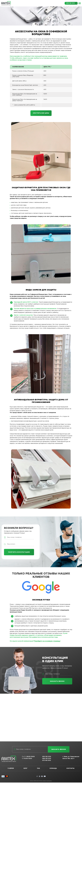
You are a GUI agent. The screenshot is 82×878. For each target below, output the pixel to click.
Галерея (11, 768)
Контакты (70, 768)
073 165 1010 (46, 760)
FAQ (38, 768)
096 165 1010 (46, 758)
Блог (25, 768)
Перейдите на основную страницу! (47, 641)
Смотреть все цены (41, 113)
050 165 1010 (70, 3)
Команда (53, 768)
